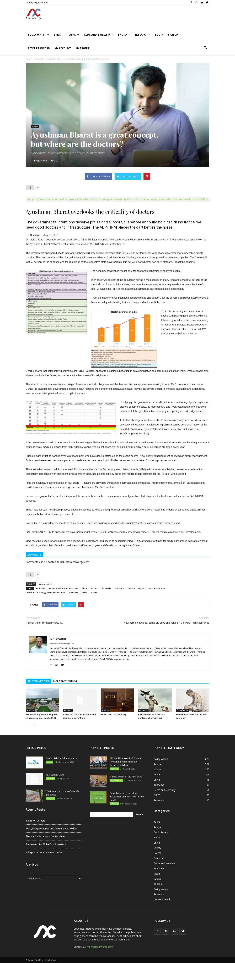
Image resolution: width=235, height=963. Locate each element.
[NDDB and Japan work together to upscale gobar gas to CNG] (42, 700)
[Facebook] (191, 2)
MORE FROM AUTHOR (65, 681)
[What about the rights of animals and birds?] (34, 796)
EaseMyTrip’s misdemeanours (61, 758)
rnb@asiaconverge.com (100, 946)
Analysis (35, 126)
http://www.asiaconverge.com (62, 644)
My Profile (83, 48)
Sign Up (173, 34)
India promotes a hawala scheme (44, 852)
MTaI (84, 592)
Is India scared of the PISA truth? (126, 776)
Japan (72, 34)
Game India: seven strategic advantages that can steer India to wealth (127, 796)
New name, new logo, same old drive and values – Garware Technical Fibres (166, 622)
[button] (205, 48)
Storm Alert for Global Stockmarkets (46, 844)
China (84, 588)
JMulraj (157, 769)
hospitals (106, 588)
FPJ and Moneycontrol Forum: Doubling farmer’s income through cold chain (125, 761)
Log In (159, 34)
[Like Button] (30, 187)
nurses (94, 592)
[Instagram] (196, 2)
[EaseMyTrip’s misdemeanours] (34, 762)
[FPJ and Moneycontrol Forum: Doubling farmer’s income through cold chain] (98, 762)
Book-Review (161, 832)
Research (141, 34)
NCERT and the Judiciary (113, 714)
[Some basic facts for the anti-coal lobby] (192, 700)
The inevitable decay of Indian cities (45, 836)
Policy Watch (37, 34)
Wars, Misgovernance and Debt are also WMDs (51, 828)
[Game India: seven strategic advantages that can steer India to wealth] (98, 797)
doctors (94, 588)
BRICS (57, 34)
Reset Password (39, 48)
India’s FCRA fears (35, 820)
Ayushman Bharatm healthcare (63, 588)
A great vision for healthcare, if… (44, 622)
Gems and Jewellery (97, 34)
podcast (158, 884)
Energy (122, 34)
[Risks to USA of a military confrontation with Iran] (155, 700)
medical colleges (136, 588)
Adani (157, 774)
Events (49, 762)
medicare (73, 592)
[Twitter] (206, 2)
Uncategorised (162, 899)
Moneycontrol (45, 584)
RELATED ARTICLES (38, 681)
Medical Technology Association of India (46, 592)
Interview (159, 784)
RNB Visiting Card (55, 774)
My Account (63, 48)
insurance (119, 588)
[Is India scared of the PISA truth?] (98, 781)
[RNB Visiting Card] (34, 779)
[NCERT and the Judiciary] (117, 700)
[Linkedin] (201, 2)
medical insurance (156, 588)
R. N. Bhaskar (58, 638)
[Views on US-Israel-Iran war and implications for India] (80, 700)
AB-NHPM (40, 588)
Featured (50, 778)
